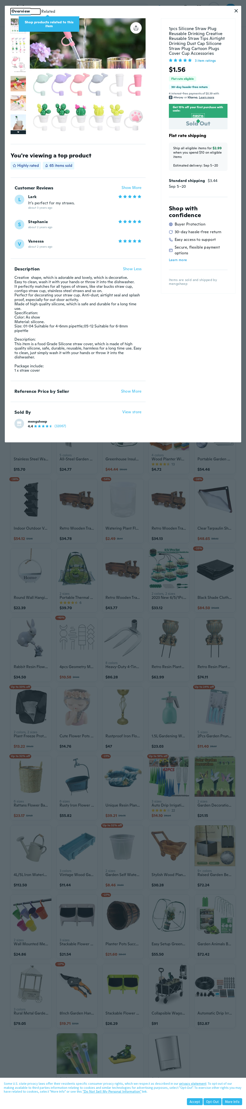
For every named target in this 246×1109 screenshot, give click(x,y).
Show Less (132, 269)
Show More (131, 188)
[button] (236, 11)
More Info (232, 1101)
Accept (195, 1101)
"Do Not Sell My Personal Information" (112, 1091)
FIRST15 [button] (198, 116)
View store (132, 412)
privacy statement (192, 1083)
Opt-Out (212, 1101)
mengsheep (37, 421)
